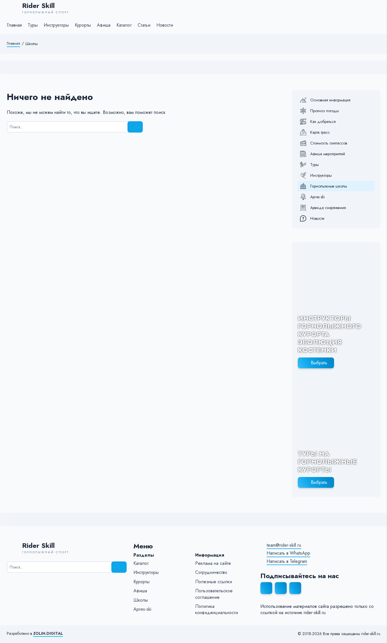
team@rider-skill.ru (284, 545)
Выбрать (319, 362)
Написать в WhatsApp (288, 553)
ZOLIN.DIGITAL (48, 633)
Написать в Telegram (287, 561)
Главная (13, 43)
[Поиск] (135, 127)
